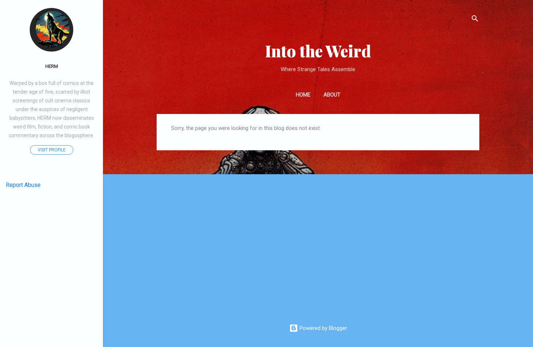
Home (303, 94)
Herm (51, 66)
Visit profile (52, 149)
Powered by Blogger (322, 328)
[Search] (475, 20)
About (331, 94)
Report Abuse (23, 184)
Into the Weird (318, 50)
